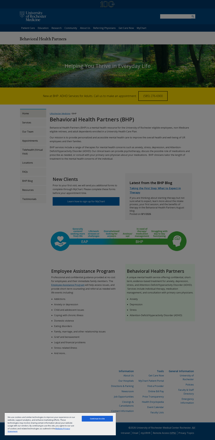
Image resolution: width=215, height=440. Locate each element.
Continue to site (97, 418)
